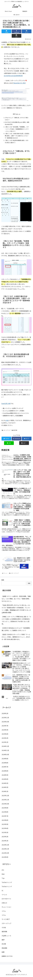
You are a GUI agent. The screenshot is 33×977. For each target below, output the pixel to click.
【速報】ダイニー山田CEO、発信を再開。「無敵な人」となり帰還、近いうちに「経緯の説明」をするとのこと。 (16, 598)
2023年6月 (5, 820)
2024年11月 (5, 750)
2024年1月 (5, 791)
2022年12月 (5, 845)
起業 (3, 952)
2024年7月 (5, 767)
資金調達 (4, 948)
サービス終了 (6, 919)
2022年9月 (5, 857)
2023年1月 (5, 841)
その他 (4, 927)
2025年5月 (5, 730)
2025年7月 (5, 726)
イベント (4, 895)
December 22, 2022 (19, 83)
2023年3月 (5, 832)
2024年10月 (5, 754)
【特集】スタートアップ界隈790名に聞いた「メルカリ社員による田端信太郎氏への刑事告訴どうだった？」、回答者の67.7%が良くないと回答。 (16, 620)
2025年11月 (5, 718)
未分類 (4, 944)
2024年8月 (5, 763)
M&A (3, 874)
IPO (3, 870)
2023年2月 (5, 837)
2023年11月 (5, 800)
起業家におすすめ (7, 956)
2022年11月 (5, 849)
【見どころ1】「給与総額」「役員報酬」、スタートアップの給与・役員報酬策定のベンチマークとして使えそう (17, 129)
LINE (6, 420)
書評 (3, 940)
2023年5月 (5, 824)
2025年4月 (5, 734)
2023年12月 (5, 795)
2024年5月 (5, 775)
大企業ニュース (6, 936)
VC (2, 891)
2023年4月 (5, 828)
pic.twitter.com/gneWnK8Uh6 (13, 76)
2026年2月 (5, 713)
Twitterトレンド (7, 882)
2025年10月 (5, 722)
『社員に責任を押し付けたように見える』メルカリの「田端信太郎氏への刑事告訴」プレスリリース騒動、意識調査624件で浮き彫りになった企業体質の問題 (16, 608)
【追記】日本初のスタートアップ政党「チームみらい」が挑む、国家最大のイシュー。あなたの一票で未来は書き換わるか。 (16, 636)
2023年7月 (5, 816)
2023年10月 (5, 804)
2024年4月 (5, 779)
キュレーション (6, 907)
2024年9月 (5, 759)
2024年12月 (5, 746)
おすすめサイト (6, 899)
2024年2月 (5, 787)
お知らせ (4, 903)
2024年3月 (5, 783)
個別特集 (15, 430)
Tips (3, 878)
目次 (14, 114)
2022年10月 (5, 853)
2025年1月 (5, 742)
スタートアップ (6, 430)
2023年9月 (5, 808)
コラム (4, 911)
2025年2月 (5, 738)
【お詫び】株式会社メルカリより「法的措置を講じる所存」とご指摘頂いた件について (16, 629)
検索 (2, 580)
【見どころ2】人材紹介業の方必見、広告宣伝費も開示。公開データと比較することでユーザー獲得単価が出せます (17, 136)
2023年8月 (5, 812)
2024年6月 (5, 771)
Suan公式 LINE (5, 403)
